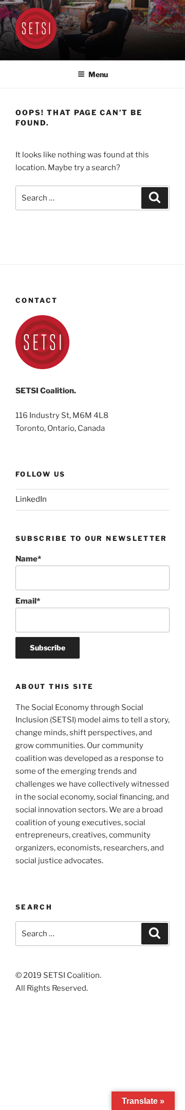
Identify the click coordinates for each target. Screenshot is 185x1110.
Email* (27, 601)
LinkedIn (31, 499)
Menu (98, 74)
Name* (28, 558)
